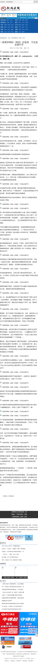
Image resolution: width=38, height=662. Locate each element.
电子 (23, 27)
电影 (26, 20)
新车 (11, 22)
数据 (5, 27)
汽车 (2, 24)
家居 (2, 27)
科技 (16, 20)
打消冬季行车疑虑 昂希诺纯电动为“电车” (12, 609)
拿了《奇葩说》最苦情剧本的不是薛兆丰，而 (13, 586)
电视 (8, 24)
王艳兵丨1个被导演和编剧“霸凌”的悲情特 (12, 595)
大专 (23, 22)
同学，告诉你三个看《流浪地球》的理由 (12, 560)
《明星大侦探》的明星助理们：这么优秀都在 (13, 584)
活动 (26, 24)
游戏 (16, 27)
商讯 (2, 32)
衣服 (5, 32)
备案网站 (27, 647)
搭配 (23, 20)
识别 (8, 27)
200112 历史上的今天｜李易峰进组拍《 (11, 546)
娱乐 (16, 22)
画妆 (12, 32)
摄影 (12, 29)
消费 (16, 29)
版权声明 (19, 660)
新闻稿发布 (11, 496)
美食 (2, 29)
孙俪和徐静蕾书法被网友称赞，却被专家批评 (13, 598)
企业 (16, 24)
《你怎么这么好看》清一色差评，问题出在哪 (13, 592)
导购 (8, 22)
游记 (8, 29)
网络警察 (9, 647)
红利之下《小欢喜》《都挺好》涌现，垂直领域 (13, 548)
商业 (5, 29)
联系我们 (13, 660)
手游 (19, 27)
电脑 (5, 24)
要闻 (8, 20)
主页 (9, 38)
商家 (8, 32)
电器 (12, 24)
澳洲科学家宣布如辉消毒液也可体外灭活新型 (13, 603)
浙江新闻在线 (9, 2)
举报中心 (27, 643)
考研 (26, 22)
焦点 (11, 20)
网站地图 (30, 660)
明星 (19, 20)
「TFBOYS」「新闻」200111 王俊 (10, 554)
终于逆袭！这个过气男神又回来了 (10, 557)
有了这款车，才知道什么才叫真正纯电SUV (12, 606)
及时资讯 (3, 20)
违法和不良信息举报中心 (9, 639)
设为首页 (2, 2)
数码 (12, 27)
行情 (23, 29)
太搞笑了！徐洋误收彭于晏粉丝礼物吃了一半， (13, 551)
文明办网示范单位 (9, 643)
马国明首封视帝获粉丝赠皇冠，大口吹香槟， (13, 589)
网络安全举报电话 (27, 639)
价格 (26, 29)
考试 (19, 22)
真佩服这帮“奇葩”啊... (7, 600)
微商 (16, 32)
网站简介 (7, 660)
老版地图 (25, 660)
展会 (23, 24)
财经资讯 (3, 22)
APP (26, 27)
